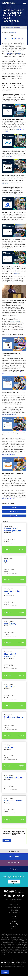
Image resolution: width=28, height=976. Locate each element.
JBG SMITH (9, 687)
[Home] (9, 3)
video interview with (9, 414)
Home (4, 27)
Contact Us (14, 929)
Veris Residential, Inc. (13, 778)
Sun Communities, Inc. (14, 717)
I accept (4, 972)
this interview (22, 313)
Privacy (14, 921)
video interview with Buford (8, 498)
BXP (6, 561)
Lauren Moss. (17, 273)
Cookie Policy (14, 924)
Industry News (10, 27)
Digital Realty (10, 624)
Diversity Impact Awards (16, 321)
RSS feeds (14, 919)
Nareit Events (14, 511)
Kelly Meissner (9, 248)
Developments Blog (19, 27)
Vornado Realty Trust (13, 801)
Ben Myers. (10, 156)
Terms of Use (14, 926)
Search (14, 916)
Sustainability (9, 53)
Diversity (14, 507)
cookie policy (3, 968)
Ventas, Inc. (9, 747)
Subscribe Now (14, 882)
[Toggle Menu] (24, 3)
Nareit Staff (13, 32)
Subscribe (6, 840)
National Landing (12, 221)
